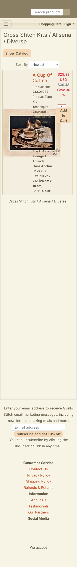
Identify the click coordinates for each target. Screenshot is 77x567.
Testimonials (38, 506)
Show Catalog (16, 53)
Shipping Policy (38, 481)
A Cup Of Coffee (42, 77)
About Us (38, 500)
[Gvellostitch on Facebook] (24, 534)
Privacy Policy (38, 475)
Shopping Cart (50, 24)
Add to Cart (63, 115)
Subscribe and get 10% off (39, 434)
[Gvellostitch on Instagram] (53, 534)
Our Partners (38, 512)
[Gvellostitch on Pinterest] (38, 534)
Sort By (22, 64)
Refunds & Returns (38, 487)
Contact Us (38, 469)
